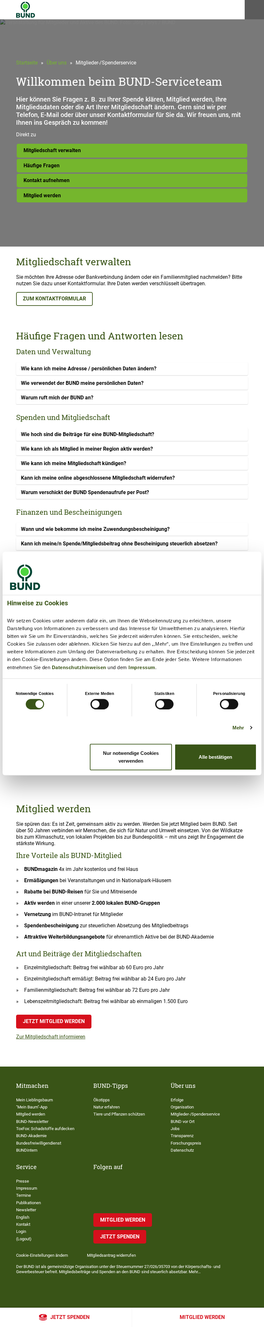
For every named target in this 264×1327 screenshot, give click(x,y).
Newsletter (26, 1209)
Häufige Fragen (42, 165)
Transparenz (182, 1135)
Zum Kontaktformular (54, 299)
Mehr (238, 727)
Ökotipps (101, 1100)
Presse (22, 1181)
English (22, 1217)
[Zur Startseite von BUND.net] (25, 10)
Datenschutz (182, 1150)
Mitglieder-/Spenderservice (195, 1114)
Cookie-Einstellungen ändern (42, 1255)
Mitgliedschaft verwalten (52, 150)
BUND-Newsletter (32, 1121)
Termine (23, 1195)
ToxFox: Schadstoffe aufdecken (45, 1128)
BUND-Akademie (31, 1135)
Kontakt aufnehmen (47, 180)
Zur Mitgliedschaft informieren (50, 1037)
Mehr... (195, 1271)
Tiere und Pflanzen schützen (119, 1114)
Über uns (57, 63)
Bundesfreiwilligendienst (38, 1143)
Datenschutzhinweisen (79, 667)
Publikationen (28, 1202)
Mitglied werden (202, 1317)
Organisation (182, 1107)
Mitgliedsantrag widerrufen (111, 1255)
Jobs (175, 1128)
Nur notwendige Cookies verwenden (131, 757)
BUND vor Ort (182, 1121)
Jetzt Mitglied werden (54, 1021)
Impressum (141, 667)
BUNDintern (26, 1150)
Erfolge (177, 1100)
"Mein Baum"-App (31, 1107)
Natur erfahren (106, 1107)
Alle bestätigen (215, 757)
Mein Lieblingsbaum (34, 1100)
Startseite (27, 63)
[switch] (99, 704)
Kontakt (23, 1224)
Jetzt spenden (70, 1317)
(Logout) (24, 1238)
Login (21, 1231)
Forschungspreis (186, 1143)
